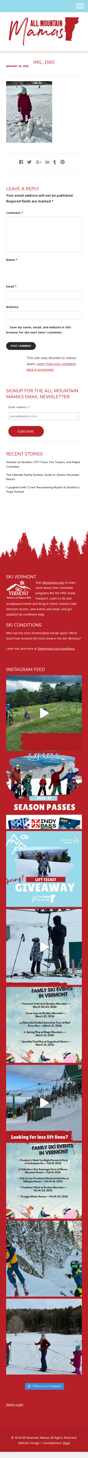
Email (11, 286)
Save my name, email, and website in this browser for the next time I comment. (38, 329)
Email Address (19, 408)
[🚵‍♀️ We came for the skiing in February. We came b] (44, 713)
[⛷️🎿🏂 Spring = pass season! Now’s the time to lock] (44, 791)
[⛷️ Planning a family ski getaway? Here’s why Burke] (44, 1103)
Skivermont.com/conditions (56, 649)
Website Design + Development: (40, 1443)
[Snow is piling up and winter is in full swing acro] (44, 1181)
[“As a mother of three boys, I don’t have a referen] (44, 1259)
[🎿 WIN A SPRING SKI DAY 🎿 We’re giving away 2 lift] (44, 869)
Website (12, 307)
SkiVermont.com (53, 583)
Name (11, 260)
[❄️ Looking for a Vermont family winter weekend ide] (44, 947)
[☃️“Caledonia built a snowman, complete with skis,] (44, 1337)
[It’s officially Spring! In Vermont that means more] (44, 1025)
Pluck (66, 1443)
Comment (14, 213)
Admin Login (14, 1405)
